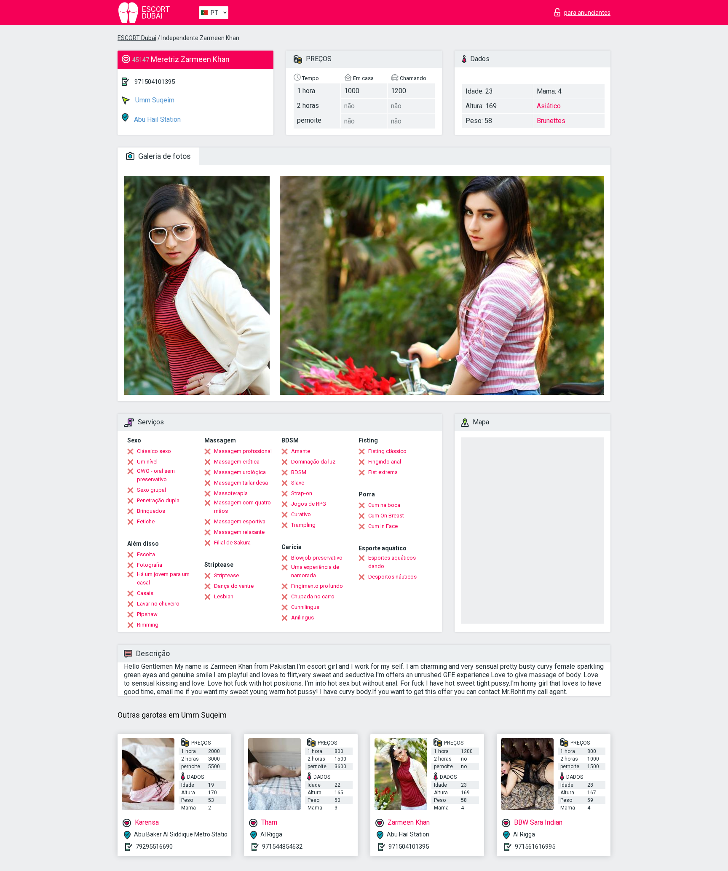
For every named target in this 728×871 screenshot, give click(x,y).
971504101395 (154, 82)
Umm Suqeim (154, 100)
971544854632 (282, 846)
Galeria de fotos (163, 156)
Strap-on (301, 493)
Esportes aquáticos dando (392, 562)
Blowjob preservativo (317, 558)
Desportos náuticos (392, 577)
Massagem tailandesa (241, 483)
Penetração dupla (158, 500)
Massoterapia (231, 493)
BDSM (298, 472)
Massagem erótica (237, 461)
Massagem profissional (243, 451)
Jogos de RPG (308, 504)
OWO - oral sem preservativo (156, 475)
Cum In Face (383, 526)
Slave (297, 483)
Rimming (147, 625)
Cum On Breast (386, 515)
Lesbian (223, 596)
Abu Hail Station (156, 119)
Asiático (549, 106)
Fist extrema (383, 472)
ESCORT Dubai (137, 38)
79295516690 (154, 846)
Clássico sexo (154, 451)
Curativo (301, 514)
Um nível (147, 461)
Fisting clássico (387, 451)
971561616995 (535, 846)
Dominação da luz (313, 461)
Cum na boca (384, 505)
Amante (300, 451)
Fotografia (149, 565)
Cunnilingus (305, 607)
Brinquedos (151, 511)
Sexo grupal (151, 490)
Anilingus (302, 617)
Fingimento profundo (317, 586)
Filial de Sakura (232, 542)
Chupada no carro (313, 596)
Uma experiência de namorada (315, 571)
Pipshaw (147, 614)
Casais (145, 593)
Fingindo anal (384, 461)
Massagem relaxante (239, 532)
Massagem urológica (240, 472)
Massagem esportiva (239, 521)
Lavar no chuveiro (158, 603)
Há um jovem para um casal (163, 578)
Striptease (226, 575)
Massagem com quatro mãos (242, 506)
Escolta (146, 554)
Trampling (303, 525)
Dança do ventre (234, 586)
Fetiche (146, 521)
